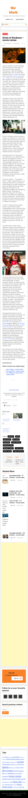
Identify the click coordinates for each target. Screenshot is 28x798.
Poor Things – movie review (14, 369)
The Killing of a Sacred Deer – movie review (6, 430)
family (10, 767)
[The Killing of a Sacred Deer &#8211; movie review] (7, 425)
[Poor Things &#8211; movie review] (17, 415)
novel (9, 782)
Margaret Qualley (8, 448)
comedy (20, 762)
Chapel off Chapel (13, 762)
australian (16, 757)
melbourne (5, 776)
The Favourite (17, 76)
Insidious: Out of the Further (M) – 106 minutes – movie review (16, 493)
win (23, 787)
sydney (15, 784)
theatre (19, 784)
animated (11, 757)
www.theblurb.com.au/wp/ (11, 399)
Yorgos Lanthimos (18, 451)
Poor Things (6, 78)
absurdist (10, 436)
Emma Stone (7, 439)
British (3, 762)
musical (22, 779)
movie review (19, 448)
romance (24, 782)
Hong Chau (6, 442)
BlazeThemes (17, 795)
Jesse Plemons (16, 442)
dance (15, 764)
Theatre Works (15, 787)
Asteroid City (7, 321)
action (6, 757)
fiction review (19, 767)
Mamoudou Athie (8, 445)
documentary (20, 764)
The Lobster (14, 74)
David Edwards (7, 43)
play (11, 782)
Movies (5, 34)
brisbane (22, 759)
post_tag (17, 782)
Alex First (12, 480)
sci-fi (3, 784)
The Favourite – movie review (15, 371)
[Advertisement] (14, 604)
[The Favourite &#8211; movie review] (7, 415)
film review (16, 439)
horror (20, 773)
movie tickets (11, 779)
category (7, 762)
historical (16, 773)
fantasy (13, 767)
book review (10, 759)
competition (6, 764)
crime (12, 764)
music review (5, 782)
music (18, 779)
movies (4, 779)
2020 (3, 757)
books (17, 759)
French (6, 773)
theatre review (7, 787)
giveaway (11, 773)
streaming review (8, 784)
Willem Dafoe (7, 451)
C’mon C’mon (7, 339)
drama (17, 436)
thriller (20, 787)
